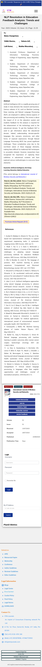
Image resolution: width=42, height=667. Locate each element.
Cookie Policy (9, 595)
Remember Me (11, 480)
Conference (8, 564)
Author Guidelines (10, 568)
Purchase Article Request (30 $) (16, 222)
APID (6, 554)
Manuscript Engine (10, 557)
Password (8, 467)
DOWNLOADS (9, 606)
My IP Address (9, 505)
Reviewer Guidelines (11, 571)
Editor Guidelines (10, 575)
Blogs (6, 585)
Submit (8, 515)
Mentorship (8, 561)
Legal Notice (8, 602)
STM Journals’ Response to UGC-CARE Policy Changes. (22, 2)
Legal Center (8, 588)
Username (8, 457)
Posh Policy (8, 599)
